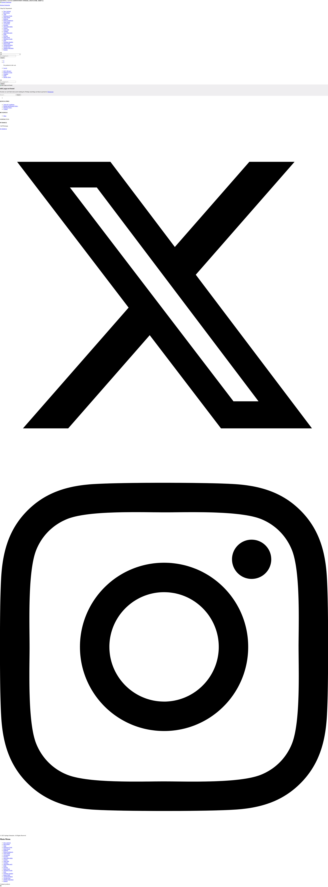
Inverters (5, 25)
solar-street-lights (8, 26)
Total (4, 14)
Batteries (5, 19)
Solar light (6, 30)
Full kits (5, 36)
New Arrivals (7, 11)
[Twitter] (164, 458)
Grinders (5, 31)
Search (2, 57)
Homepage (50, 92)
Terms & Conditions (8, 104)
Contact (5, 109)
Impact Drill (6, 43)
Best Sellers (6, 13)
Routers (5, 49)
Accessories (6, 23)
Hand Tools (6, 37)
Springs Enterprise (5, 5)
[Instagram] (164, 834)
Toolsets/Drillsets (8, 45)
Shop (4, 116)
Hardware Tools (7, 16)
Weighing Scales (7, 39)
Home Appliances (8, 20)
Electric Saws (7, 77)
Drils (4, 40)
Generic (5, 28)
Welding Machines (8, 48)
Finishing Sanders (8, 42)
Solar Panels (6, 17)
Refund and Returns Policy (10, 106)
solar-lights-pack (7, 33)
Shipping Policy (7, 107)
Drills (4, 34)
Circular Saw (7, 46)
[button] (1, 886)
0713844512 (3, 129)
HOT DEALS (7, 71)
